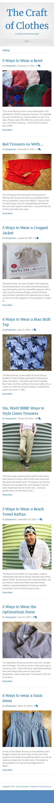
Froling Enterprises (45, 786)
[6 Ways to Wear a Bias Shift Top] (27, 352)
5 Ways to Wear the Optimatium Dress (19, 609)
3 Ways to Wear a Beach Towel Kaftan (23, 511)
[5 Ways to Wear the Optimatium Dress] (27, 640)
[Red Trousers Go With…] (27, 172)
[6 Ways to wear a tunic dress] (27, 729)
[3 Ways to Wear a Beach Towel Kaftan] (27, 547)
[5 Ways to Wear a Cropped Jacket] (27, 261)
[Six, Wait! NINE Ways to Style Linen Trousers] (27, 447)
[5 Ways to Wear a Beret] (27, 88)
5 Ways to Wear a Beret (23, 60)
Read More (7, 130)
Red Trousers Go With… (23, 144)
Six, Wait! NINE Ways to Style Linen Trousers (23, 410)
